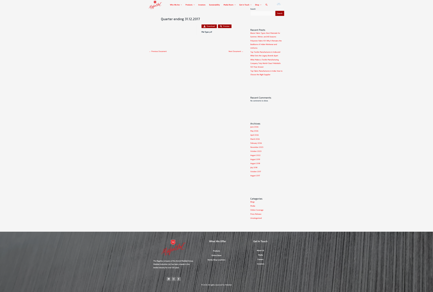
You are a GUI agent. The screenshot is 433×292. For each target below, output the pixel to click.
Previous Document (158, 51)
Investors (201, 5)
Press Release (255, 214)
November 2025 (256, 147)
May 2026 (254, 131)
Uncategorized (256, 218)
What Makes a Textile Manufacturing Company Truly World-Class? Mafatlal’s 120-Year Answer (265, 63)
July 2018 (253, 167)
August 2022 (255, 155)
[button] (181, 4)
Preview (226, 26)
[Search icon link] (266, 5)
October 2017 (255, 171)
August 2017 (255, 176)
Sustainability (214, 5)
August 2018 (255, 163)
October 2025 (255, 151)
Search (279, 13)
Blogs (252, 202)
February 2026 (256, 143)
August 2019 (255, 159)
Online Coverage (256, 210)
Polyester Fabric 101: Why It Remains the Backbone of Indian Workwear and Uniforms (266, 44)
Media (252, 206)
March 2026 (255, 139)
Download (211, 26)
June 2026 (254, 127)
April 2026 (254, 135)
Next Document (236, 51)
